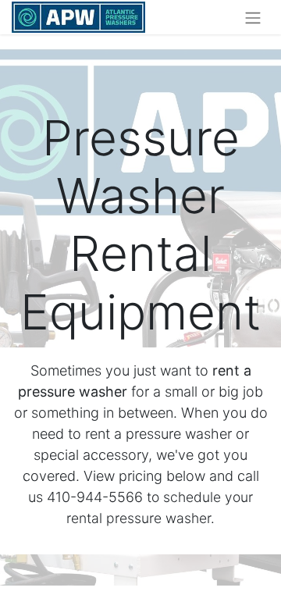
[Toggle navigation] (253, 17)
